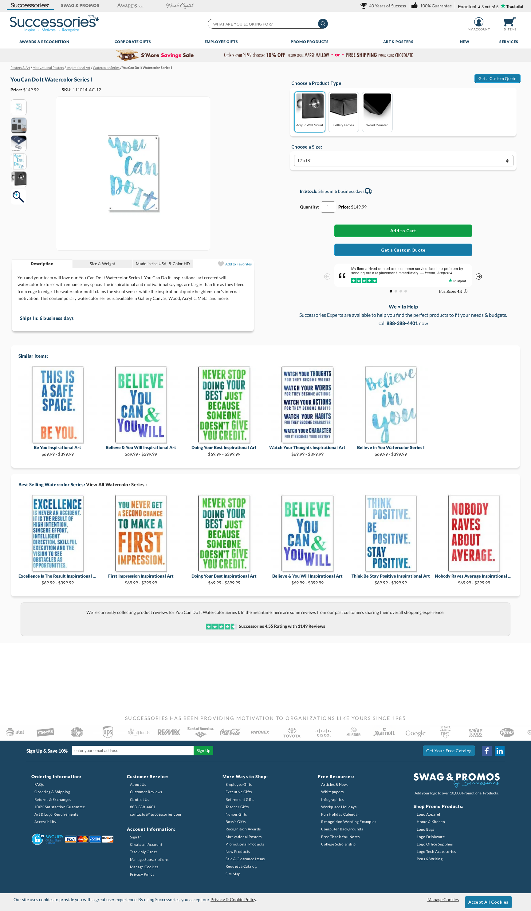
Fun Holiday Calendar (340, 814)
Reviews (311, 626)
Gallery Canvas (343, 124)
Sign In (136, 837)
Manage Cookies (144, 867)
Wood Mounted (377, 124)
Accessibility (45, 821)
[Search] (323, 24)
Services (508, 41)
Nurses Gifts (236, 814)
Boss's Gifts (236, 821)
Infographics (332, 799)
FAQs (39, 784)
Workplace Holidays (338, 807)
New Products (238, 851)
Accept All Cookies (488, 902)
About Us (138, 784)
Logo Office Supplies (435, 844)
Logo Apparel (428, 814)
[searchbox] (267, 24)
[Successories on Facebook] (487, 751)
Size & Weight (102, 263)
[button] (30, 6)
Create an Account (146, 844)
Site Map (233, 874)
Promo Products (309, 41)
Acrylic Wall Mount (309, 124)
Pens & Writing (429, 859)
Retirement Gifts (240, 799)
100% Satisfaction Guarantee (59, 807)
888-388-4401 (143, 807)
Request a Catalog (241, 866)
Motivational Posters (244, 836)
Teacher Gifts (237, 807)
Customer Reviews (146, 792)
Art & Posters (398, 41)
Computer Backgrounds (342, 829)
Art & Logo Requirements (56, 814)
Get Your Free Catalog (449, 750)
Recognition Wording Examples (348, 821)
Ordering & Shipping (52, 792)
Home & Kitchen (431, 821)
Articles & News (334, 784)
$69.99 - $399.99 (57, 451)
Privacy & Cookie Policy (233, 899)
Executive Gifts (239, 792)
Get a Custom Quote (497, 78)
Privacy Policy (142, 874)
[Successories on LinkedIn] (500, 751)
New (465, 41)
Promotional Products (245, 844)
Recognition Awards (243, 829)
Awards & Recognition (44, 41)
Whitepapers (332, 792)
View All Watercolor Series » (117, 484)
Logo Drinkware (431, 836)
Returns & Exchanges (52, 799)
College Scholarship (338, 844)
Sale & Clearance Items (245, 859)
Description (42, 263)
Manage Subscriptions (149, 859)
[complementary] (265, 55)
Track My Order (144, 851)
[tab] (42, 263)
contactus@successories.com (155, 814)
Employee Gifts (221, 41)
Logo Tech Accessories (436, 851)
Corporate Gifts (133, 41)
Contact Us (139, 799)
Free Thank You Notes (340, 836)
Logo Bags (426, 829)
